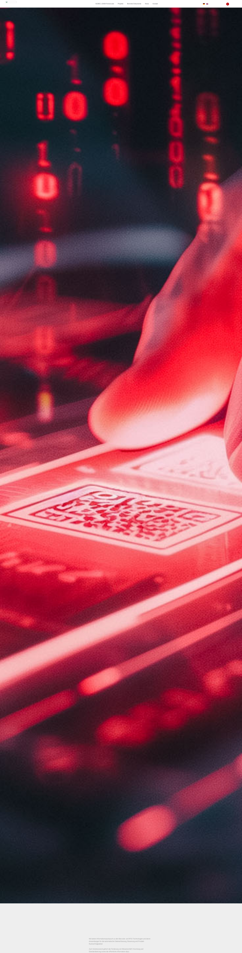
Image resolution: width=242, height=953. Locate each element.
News (147, 4)
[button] (227, 4)
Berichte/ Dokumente (134, 4)
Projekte (120, 4)
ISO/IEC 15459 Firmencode (104, 4)
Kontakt (155, 4)
